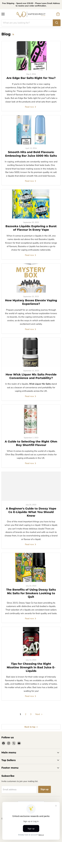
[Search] (57, 22)
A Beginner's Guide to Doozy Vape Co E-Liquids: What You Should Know (31, 512)
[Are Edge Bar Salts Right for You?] (31, 55)
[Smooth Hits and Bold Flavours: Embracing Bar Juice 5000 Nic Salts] (31, 129)
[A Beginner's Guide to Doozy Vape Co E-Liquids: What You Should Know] (31, 486)
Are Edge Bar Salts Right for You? (31, 78)
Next (38, 714)
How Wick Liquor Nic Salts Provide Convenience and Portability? (31, 376)
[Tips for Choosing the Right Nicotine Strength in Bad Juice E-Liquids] (31, 641)
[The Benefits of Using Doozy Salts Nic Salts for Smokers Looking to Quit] (31, 567)
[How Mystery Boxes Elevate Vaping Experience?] (31, 278)
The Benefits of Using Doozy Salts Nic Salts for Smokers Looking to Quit (31, 593)
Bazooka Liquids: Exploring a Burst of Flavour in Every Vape (31, 228)
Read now (30, 106)
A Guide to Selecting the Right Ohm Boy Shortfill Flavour (31, 443)
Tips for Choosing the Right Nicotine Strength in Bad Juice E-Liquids (31, 667)
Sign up (45, 789)
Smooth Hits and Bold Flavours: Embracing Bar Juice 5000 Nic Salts (31, 153)
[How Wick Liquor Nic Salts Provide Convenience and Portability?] (31, 352)
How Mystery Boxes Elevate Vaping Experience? (31, 302)
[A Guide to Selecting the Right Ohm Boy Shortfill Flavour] (31, 419)
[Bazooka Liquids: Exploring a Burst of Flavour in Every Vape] (31, 203)
